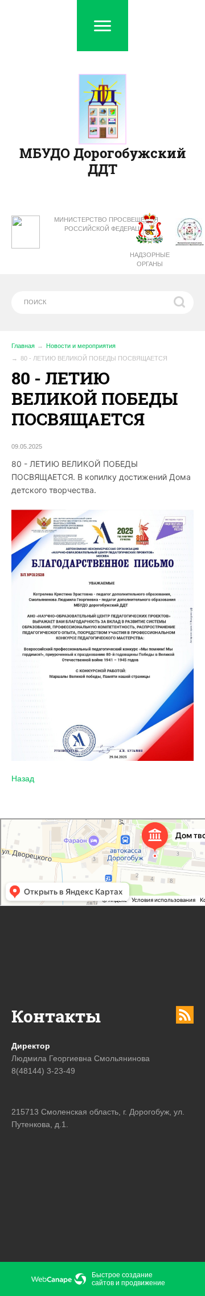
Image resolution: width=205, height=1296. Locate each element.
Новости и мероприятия (81, 345)
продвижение (143, 1283)
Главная (23, 345)
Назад (22, 778)
